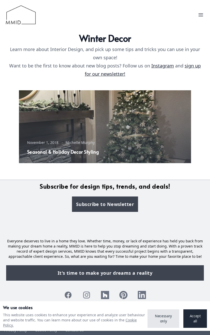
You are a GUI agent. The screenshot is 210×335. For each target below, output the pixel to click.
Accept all (195, 318)
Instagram (162, 66)
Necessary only (163, 318)
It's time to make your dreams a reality (105, 273)
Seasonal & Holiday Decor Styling (63, 152)
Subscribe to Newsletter (105, 204)
